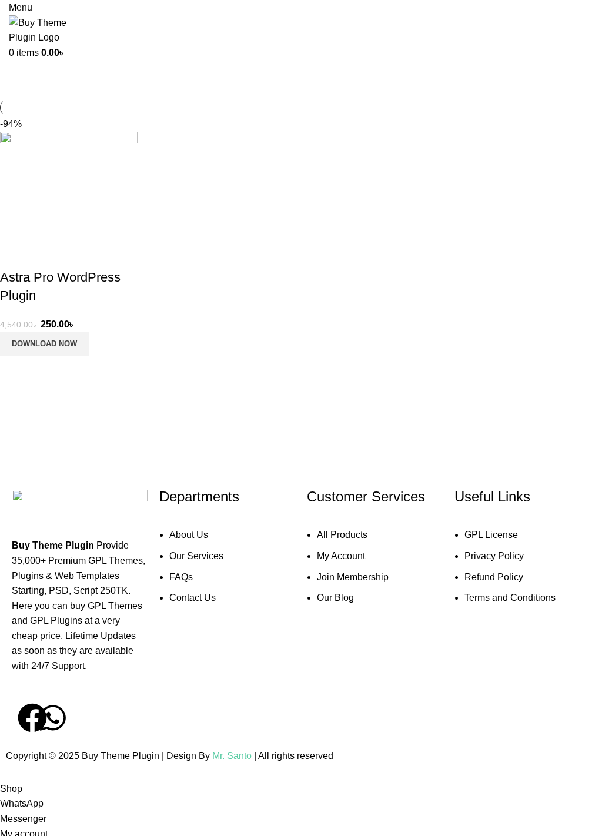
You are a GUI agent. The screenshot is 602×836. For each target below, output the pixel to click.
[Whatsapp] (53, 718)
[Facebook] (32, 718)
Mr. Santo (233, 756)
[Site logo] (50, 29)
